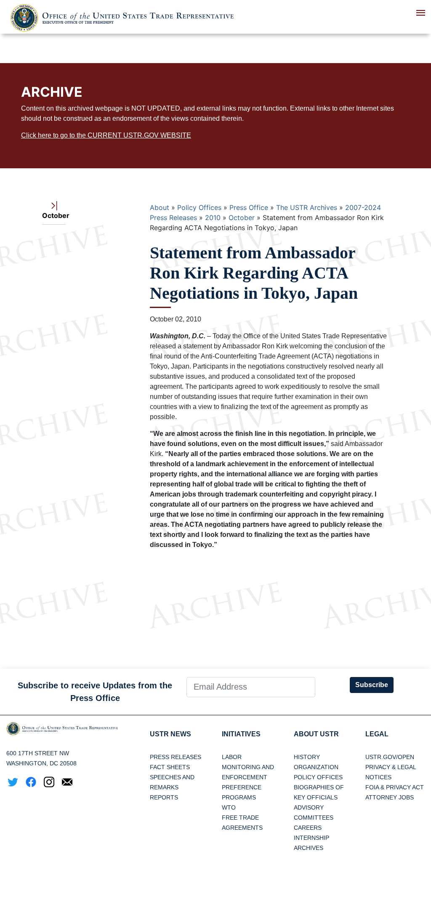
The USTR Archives (306, 207)
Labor (232, 757)
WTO (229, 807)
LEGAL (376, 734)
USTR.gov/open (389, 757)
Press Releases (175, 757)
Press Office (248, 207)
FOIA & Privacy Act (394, 787)
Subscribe (371, 684)
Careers (308, 827)
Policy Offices (199, 207)
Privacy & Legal (390, 767)
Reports (164, 797)
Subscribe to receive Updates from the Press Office (95, 692)
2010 (213, 217)
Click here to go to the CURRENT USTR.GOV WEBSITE (106, 135)
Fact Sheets (170, 767)
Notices (378, 777)
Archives (308, 847)
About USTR (316, 734)
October (242, 217)
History (307, 757)
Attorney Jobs (389, 797)
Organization (316, 767)
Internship (311, 837)
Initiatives (241, 734)
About (159, 207)
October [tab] (54, 215)
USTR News (170, 734)
